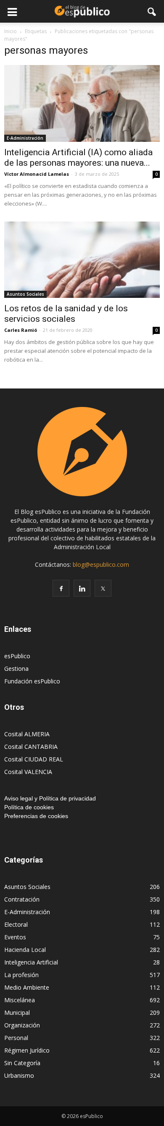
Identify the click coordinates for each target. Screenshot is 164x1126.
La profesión (21, 975)
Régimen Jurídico (27, 1050)
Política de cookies (29, 807)
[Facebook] (61, 588)
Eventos (15, 937)
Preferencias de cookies (36, 816)
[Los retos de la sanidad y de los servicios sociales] (82, 260)
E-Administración (25, 138)
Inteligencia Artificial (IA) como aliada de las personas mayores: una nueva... (78, 157)
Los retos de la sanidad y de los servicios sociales (66, 313)
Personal (16, 1038)
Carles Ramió (20, 330)
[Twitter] (103, 588)
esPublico (17, 656)
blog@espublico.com (101, 564)
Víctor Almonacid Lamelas (36, 174)
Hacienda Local (25, 950)
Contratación (22, 899)
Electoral (16, 924)
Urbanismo (19, 1075)
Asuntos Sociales (25, 294)
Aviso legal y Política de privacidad (50, 798)
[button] (152, 11)
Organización (22, 1025)
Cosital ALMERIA (27, 734)
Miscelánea (19, 1000)
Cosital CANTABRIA (31, 747)
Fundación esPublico (32, 681)
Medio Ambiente (26, 987)
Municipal (17, 1013)
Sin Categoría (22, 1063)
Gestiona (16, 668)
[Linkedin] (82, 588)
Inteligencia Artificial (31, 962)
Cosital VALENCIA (28, 772)
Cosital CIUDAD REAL (33, 759)
